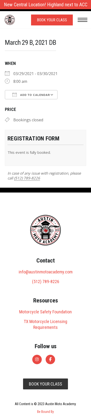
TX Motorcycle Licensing (45, 321)
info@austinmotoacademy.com (46, 271)
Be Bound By (45, 412)
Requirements (45, 327)
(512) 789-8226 (27, 178)
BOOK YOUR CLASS (45, 383)
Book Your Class (52, 20)
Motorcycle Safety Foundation (45, 311)
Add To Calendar (34, 94)
